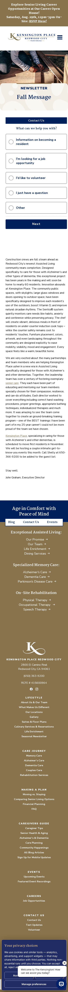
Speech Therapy (35, 609)
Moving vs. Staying (34, 794)
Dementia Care (35, 577)
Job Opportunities (34, 900)
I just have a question (32, 193)
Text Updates (34, 925)
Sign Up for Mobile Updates (34, 857)
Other (20, 208)
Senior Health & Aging (34, 833)
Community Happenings (34, 847)
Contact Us (31, 522)
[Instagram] (36, 689)
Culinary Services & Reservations (34, 726)
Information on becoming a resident (36, 142)
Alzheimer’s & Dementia (34, 838)
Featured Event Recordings (34, 881)
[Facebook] (31, 689)
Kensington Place (16, 436)
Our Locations (34, 712)
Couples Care (34, 770)
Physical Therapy (35, 600)
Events (52, 522)
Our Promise (35, 539)
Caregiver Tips (34, 828)
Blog (11, 522)
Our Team (35, 544)
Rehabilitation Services (34, 775)
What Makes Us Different (34, 707)
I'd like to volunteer (31, 178)
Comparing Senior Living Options (34, 799)
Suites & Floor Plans (34, 721)
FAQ (34, 809)
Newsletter (34, 88)
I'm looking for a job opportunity (30, 161)
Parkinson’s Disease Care (35, 581)
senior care (12, 383)
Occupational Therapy (35, 605)
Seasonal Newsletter (34, 736)
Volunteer (34, 929)
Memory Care (34, 755)
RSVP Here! (38, 21)
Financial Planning (34, 804)
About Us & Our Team (34, 702)
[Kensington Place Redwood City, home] (34, 648)
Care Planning (34, 842)
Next (36, 224)
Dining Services (35, 553)
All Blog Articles (34, 852)
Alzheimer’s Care (35, 572)
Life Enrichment (35, 549)
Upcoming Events (34, 876)
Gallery (34, 717)
